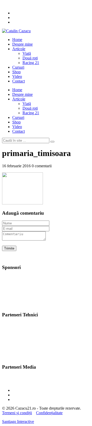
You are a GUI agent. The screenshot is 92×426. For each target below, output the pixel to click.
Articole (18, 49)
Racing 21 (30, 62)
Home (17, 39)
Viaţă (26, 53)
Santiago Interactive (18, 421)
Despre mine (22, 44)
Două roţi (30, 58)
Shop (16, 72)
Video (17, 76)
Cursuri (18, 67)
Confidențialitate (49, 413)
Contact (18, 81)
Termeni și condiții (17, 413)
